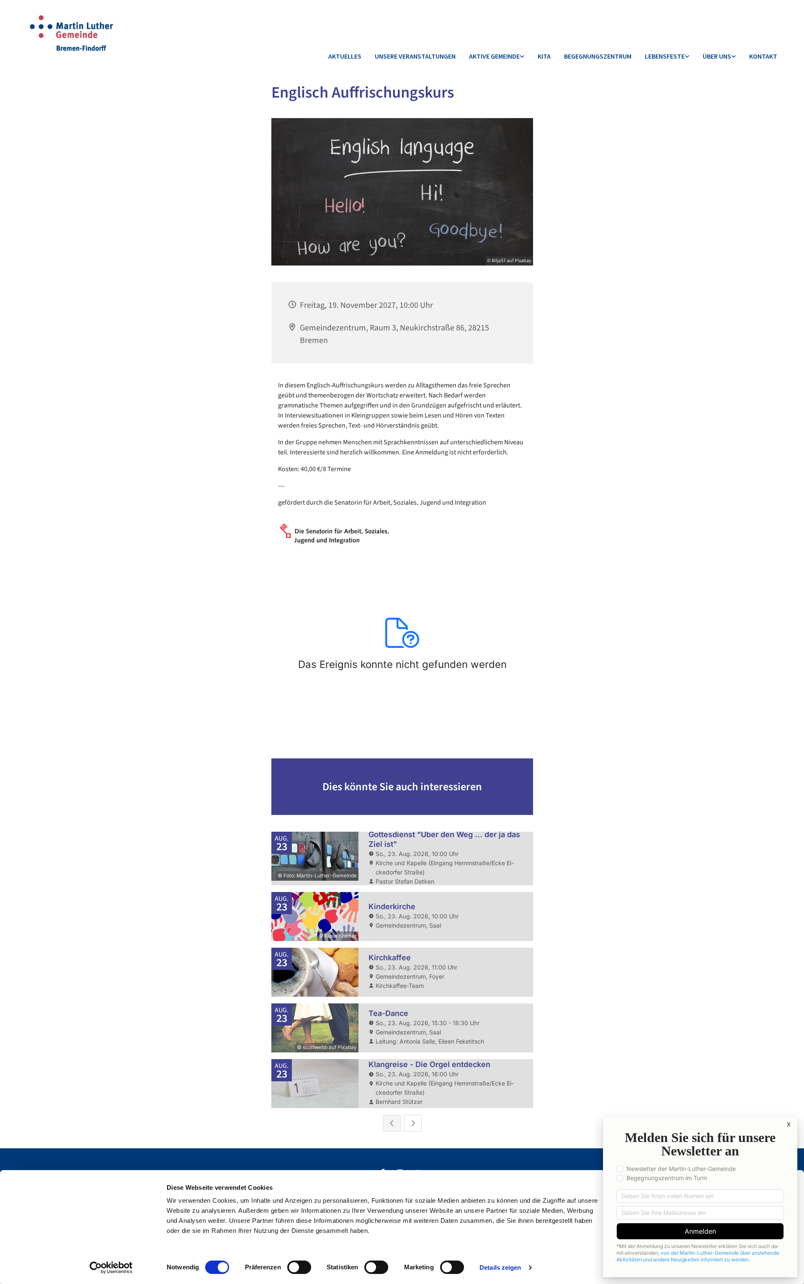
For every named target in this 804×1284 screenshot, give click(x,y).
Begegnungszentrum (597, 56)
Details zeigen (500, 1267)
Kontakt (763, 56)
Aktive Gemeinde (494, 56)
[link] (496, 56)
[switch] (299, 1267)
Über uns (717, 56)
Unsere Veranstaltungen (415, 56)
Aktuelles (344, 56)
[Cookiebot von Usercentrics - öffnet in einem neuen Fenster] (111, 1267)
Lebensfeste (665, 56)
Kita (544, 56)
